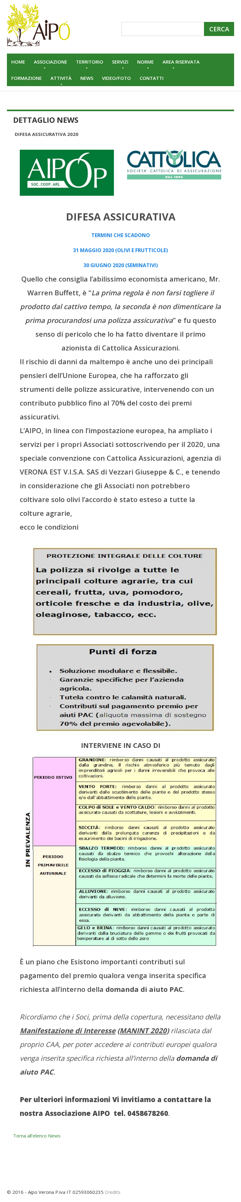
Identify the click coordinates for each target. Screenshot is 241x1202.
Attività (61, 78)
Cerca (219, 29)
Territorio (89, 62)
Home (18, 62)
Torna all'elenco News (37, 1135)
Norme (145, 62)
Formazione (26, 78)
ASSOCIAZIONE (50, 62)
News (86, 78)
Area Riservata (181, 62)
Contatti (151, 78)
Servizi (120, 62)
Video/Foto (116, 78)
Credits (112, 1192)
